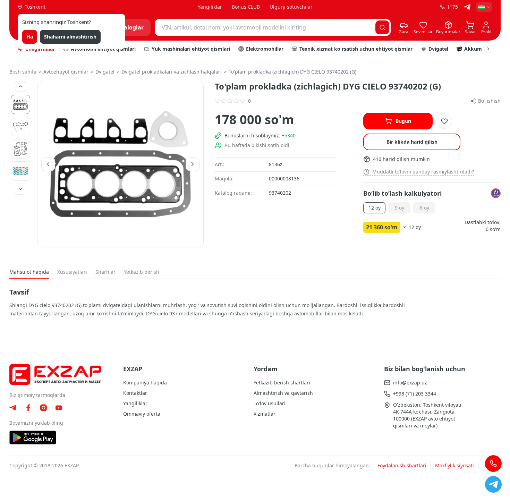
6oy (424, 207)
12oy (374, 207)
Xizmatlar (264, 413)
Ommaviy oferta (141, 413)
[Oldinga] (488, 49)
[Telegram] (467, 7)
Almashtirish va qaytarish (283, 393)
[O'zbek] (484, 7)
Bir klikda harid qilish (411, 141)
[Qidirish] (382, 27)
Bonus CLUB (246, 6)
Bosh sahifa (22, 71)
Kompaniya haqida (145, 382)
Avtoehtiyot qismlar (65, 71)
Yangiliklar (210, 6)
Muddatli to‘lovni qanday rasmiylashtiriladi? (423, 171)
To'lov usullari (270, 403)
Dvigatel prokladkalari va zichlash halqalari (171, 71)
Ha (29, 36)
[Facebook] (28, 407)
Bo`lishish (489, 100)
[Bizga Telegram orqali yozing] (493, 484)
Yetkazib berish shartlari (282, 382)
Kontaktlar (135, 393)
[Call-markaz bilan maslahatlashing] (493, 463)
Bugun (403, 121)
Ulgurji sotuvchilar (291, 6)
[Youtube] (58, 407)
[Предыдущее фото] (20, 86)
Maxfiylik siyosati (454, 465)
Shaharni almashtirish (70, 36)
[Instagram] (43, 407)
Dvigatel (104, 71)
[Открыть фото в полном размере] (120, 164)
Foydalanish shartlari (401, 465)
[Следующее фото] (20, 189)
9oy (399, 207)
